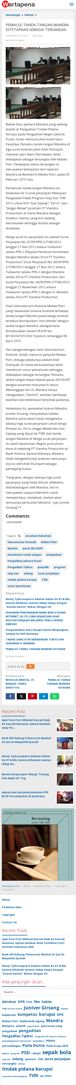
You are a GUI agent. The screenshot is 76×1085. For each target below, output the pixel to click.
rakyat (36, 1053)
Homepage (13, 15)
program (59, 567)
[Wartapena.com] (18, 4)
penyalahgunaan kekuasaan (16, 1041)
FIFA (29, 1002)
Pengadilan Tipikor (20, 567)
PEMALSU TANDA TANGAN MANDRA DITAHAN (35, 649)
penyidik (43, 567)
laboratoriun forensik (22, 542)
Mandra (13, 548)
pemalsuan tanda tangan (25, 554)
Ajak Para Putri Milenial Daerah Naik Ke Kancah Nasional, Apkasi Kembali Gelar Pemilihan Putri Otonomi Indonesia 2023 (33, 943)
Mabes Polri (49, 542)
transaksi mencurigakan (14, 1076)
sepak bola (56, 1052)
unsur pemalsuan (19, 586)
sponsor (30, 1059)
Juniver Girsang (41, 1008)
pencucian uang (51, 1026)
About (27, 886)
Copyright (60, 886)
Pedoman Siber (42, 886)
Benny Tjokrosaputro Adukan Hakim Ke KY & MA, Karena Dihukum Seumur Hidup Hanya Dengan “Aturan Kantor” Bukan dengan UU (38, 603)
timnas (21, 1064)
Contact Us (8, 889)
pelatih (21, 1026)
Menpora (8, 1026)
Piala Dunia (33, 1045)
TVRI (45, 579)
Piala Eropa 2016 (57, 1046)
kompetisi (27, 1014)
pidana (5, 1053)
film (37, 1001)
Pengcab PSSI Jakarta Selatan (50, 1036)
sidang (28, 573)
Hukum (29, 15)
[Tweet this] (21, 696)
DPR (21, 1001)
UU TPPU (45, 1076)
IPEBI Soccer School (12, 1008)
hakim (47, 1001)
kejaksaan (9, 1015)
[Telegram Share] (43, 696)
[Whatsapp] (54, 696)
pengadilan (30, 1030)
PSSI (25, 1052)
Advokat (9, 1001)
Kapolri (64, 1008)
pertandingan (11, 1046)
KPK (60, 1014)
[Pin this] (32, 696)
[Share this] (10, 696)
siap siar (13, 573)
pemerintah (33, 1026)
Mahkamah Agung (32, 1021)
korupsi (47, 1014)
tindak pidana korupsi (22, 579)
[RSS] (30, 666)
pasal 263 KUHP (33, 548)
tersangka (9, 1063)
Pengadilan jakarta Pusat (25, 561)
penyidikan (38, 1041)
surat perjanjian (48, 573)
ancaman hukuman (38, 536)
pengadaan (54, 554)
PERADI (50, 1040)
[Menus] (71, 4)
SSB (40, 1059)
